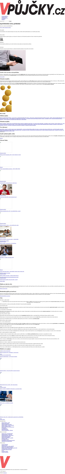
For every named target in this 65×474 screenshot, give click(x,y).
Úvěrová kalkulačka (5, 16)
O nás (3, 450)
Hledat (10, 21)
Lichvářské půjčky (4, 428)
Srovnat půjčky (2, 76)
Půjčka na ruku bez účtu (3, 288)
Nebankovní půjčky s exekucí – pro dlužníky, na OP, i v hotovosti (45, 118)
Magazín (3, 19)
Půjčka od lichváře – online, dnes (7, 434)
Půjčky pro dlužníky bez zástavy (7, 424)
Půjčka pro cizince (4, 445)
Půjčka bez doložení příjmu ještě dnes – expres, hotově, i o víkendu (10, 117)
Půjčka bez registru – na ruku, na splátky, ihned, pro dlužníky (18, 124)
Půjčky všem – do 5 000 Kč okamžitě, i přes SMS (55, 129)
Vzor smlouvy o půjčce (5, 439)
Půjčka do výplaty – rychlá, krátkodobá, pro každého (11, 118)
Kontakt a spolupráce (5, 452)
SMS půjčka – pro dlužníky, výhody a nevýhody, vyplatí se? (49, 123)
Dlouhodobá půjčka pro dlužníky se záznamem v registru (51, 124)
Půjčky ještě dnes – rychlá (6, 422)
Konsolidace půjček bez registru (7, 449)
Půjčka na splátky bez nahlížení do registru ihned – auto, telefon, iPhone (28, 123)
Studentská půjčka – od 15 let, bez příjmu (23, 129)
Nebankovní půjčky (5, 17)
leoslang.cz (5, 472)
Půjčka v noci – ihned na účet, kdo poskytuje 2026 (9, 447)
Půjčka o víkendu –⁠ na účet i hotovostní (8, 425)
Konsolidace (4, 18)
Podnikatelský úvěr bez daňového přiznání (8, 440)
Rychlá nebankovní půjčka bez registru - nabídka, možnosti (46, 117)
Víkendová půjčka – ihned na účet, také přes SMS (34, 124)
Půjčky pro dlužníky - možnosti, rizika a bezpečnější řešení (9, 123)
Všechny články (2, 281)
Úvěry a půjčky (2, 27)
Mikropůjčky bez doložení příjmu (7, 441)
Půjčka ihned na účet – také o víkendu (7, 435)
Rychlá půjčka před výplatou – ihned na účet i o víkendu (28, 117)
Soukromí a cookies (5, 451)
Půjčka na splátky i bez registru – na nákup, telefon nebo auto (38, 129)
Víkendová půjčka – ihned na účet (7, 448)
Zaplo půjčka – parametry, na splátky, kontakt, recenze (8, 129)
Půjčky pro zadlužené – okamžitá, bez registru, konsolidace (27, 125)
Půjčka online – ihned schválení (21, 119)
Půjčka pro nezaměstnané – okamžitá (7, 437)
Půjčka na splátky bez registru (6, 436)
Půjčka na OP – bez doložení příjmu (7, 433)
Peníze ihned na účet (5, 429)
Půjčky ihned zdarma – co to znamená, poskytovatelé (27, 118)
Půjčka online (4, 427)
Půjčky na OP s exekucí (5, 423)
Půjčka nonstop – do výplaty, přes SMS (8, 446)
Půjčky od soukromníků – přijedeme (7, 430)
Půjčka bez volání (4, 438)
